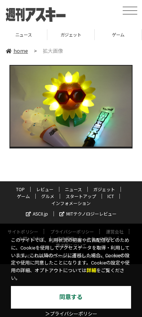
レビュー (45, 189)
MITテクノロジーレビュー (91, 213)
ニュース (73, 189)
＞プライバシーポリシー (71, 314)
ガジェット (53, 34)
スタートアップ (81, 196)
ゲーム (100, 34)
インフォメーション (71, 203)
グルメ (47, 196)
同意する (71, 297)
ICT (110, 196)
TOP (20, 189)
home (20, 50)
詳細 (91, 270)
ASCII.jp (40, 213)
